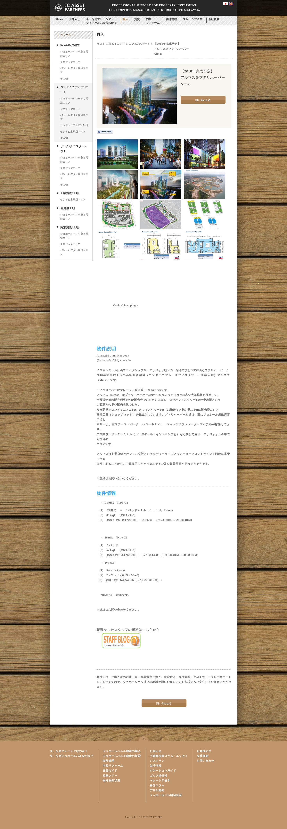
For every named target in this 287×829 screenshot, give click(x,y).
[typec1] (120, 258)
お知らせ (74, 19)
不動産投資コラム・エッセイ (169, 755)
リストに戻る (105, 43)
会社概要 (214, 19)
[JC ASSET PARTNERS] (69, 14)
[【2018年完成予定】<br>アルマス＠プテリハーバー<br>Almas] (139, 122)
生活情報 (155, 765)
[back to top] (143, 738)
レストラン (157, 760)
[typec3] (205, 258)
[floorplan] (204, 228)
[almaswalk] (160, 167)
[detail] (160, 198)
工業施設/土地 (69, 193)
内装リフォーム (153, 19)
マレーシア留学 (192, 19)
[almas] (117, 167)
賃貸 (137, 19)
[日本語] (225, 4)
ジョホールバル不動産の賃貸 (122, 755)
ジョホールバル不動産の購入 (122, 751)
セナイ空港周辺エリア (73, 131)
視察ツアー (110, 775)
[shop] (204, 167)
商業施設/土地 (69, 227)
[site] (160, 228)
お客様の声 (204, 751)
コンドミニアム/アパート (74, 125)
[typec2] (161, 258)
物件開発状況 (111, 780)
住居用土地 (67, 208)
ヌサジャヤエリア (70, 62)
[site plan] (117, 228)
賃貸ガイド (110, 770)
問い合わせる (203, 100)
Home (59, 19)
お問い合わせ (205, 760)
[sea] (117, 198)
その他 (64, 78)
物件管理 (171, 19)
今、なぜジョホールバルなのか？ (72, 755)
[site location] (204, 198)
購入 (125, 19)
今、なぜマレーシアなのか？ (69, 751)
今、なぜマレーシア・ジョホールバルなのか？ (101, 19)
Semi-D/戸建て (70, 45)
